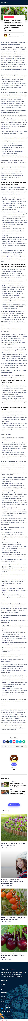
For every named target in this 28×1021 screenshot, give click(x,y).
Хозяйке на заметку (9, 17)
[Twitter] (5, 1011)
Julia (9, 34)
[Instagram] (9, 1011)
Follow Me (14, 764)
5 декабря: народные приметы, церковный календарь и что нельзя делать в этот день (12, 881)
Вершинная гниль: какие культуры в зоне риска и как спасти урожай (13, 918)
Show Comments (14, 804)
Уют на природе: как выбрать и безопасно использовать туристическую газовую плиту (18, 793)
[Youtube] (7, 1011)
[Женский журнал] (4, 2)
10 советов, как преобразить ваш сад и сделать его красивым (13, 844)
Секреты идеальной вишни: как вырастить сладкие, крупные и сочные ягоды (13, 955)
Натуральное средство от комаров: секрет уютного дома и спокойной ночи (18, 785)
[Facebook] (2, 1011)
